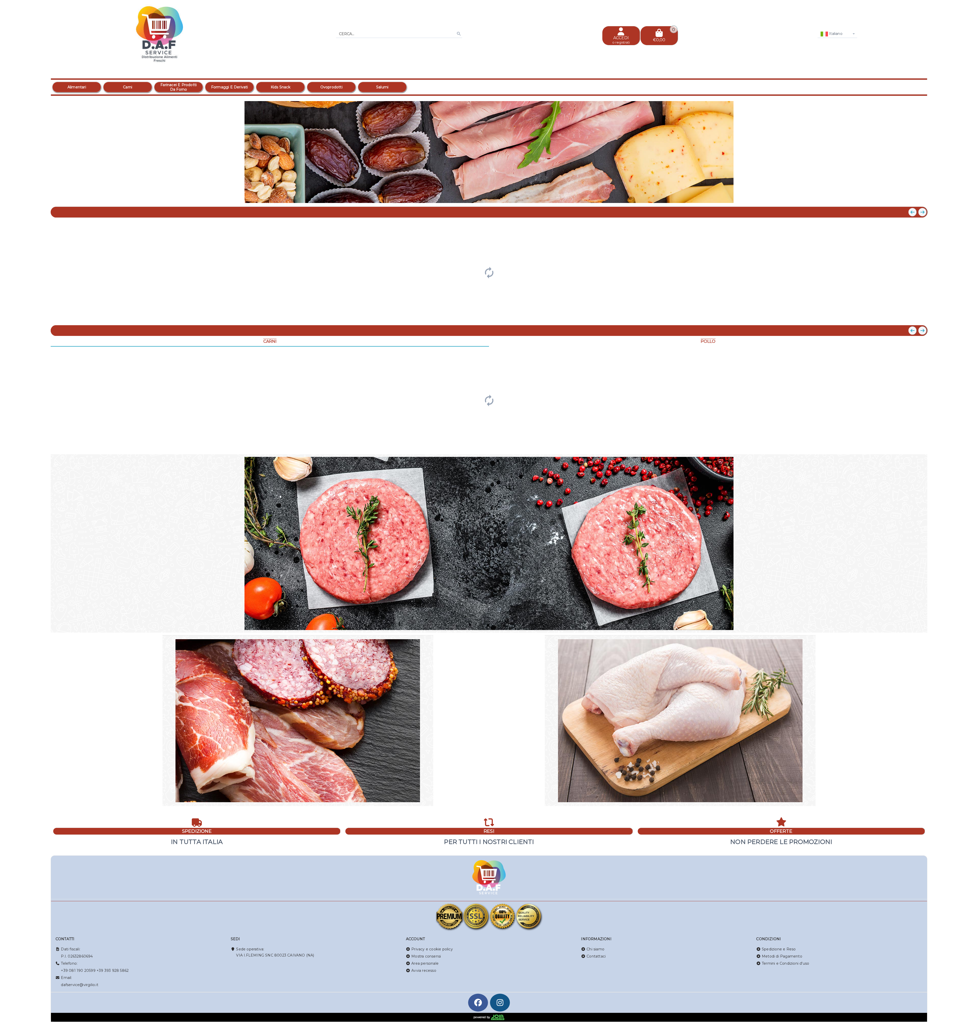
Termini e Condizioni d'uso (785, 963)
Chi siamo (595, 949)
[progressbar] (489, 272)
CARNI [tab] (270, 341)
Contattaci (596, 956)
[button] (912, 197)
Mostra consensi (426, 956)
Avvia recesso (423, 970)
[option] (76, 87)
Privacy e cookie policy (432, 949)
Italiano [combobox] (835, 33)
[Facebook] (478, 1003)
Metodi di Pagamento (782, 956)
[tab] (895, 196)
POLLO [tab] (708, 341)
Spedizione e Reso (779, 949)
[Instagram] (500, 1003)
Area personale (425, 963)
